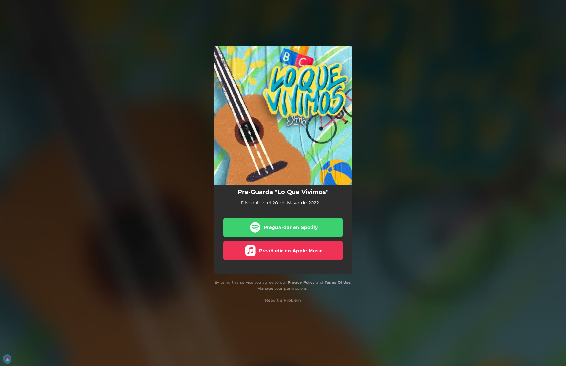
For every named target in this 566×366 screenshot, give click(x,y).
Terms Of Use (337, 282)
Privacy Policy (301, 282)
